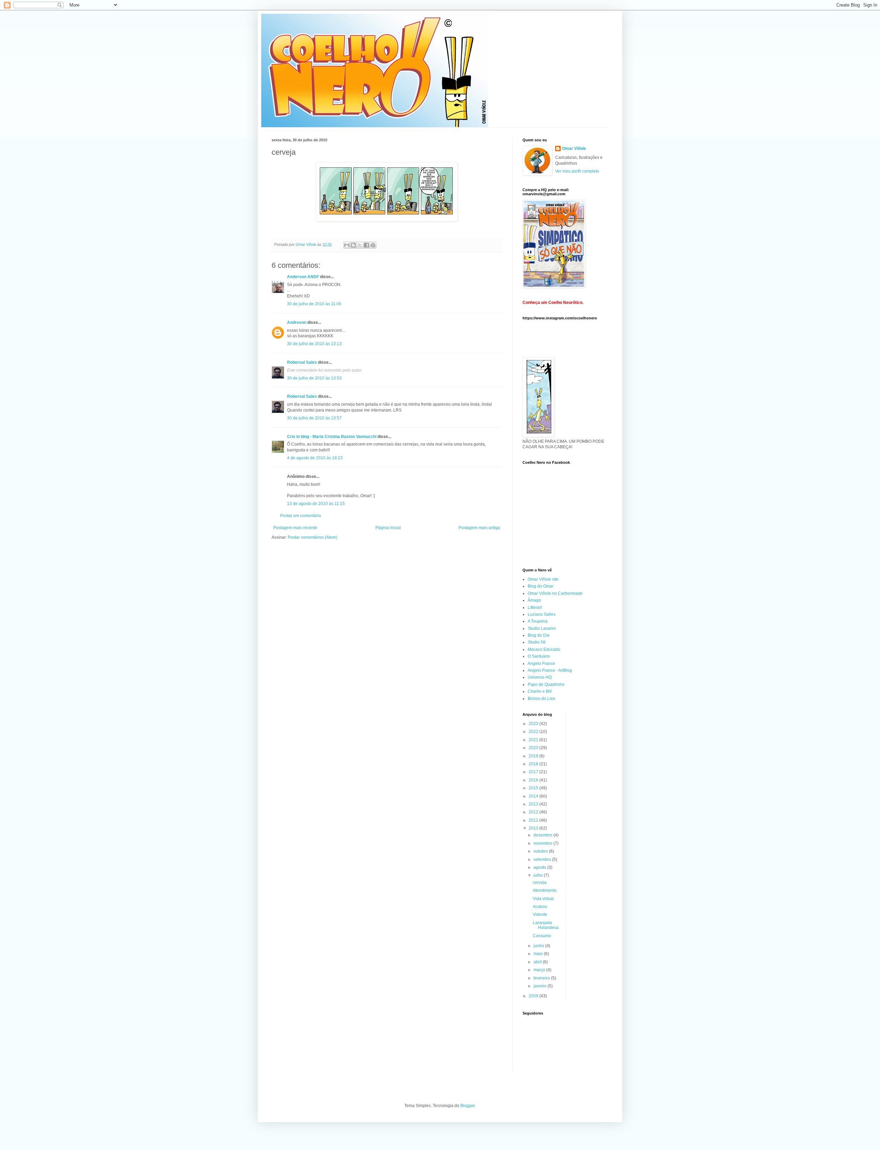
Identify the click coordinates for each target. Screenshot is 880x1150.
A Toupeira (538, 621)
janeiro (541, 986)
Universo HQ (540, 677)
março (540, 969)
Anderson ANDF (303, 276)
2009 (534, 996)
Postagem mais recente (295, 527)
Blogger (467, 1105)
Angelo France (541, 663)
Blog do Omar (540, 586)
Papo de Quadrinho (546, 684)
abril (538, 962)
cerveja (540, 882)
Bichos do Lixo (541, 698)
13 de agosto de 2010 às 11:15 (316, 503)
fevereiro (542, 978)
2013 (534, 804)
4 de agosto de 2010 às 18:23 (315, 458)
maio (539, 953)
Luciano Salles (542, 614)
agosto (540, 867)
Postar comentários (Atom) (312, 537)
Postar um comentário (300, 515)
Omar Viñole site (543, 579)
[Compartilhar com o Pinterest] (373, 245)
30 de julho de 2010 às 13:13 (314, 343)
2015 (534, 788)
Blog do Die (539, 635)
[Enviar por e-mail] (346, 245)
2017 (534, 771)
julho (539, 875)
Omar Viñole (574, 148)
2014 (534, 796)
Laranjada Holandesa (546, 925)
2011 (534, 820)
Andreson (296, 322)
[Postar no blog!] (353, 245)
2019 (534, 756)
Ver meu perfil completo (577, 171)
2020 (534, 747)
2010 (534, 828)
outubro (541, 851)
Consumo (542, 935)
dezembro (543, 835)
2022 (534, 731)
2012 (534, 812)
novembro (543, 843)
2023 (534, 723)
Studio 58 (537, 642)
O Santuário (539, 656)
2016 (534, 780)
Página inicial (388, 527)
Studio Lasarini (542, 628)
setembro (543, 859)
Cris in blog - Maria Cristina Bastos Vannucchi (331, 436)
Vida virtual (543, 898)
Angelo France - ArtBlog (550, 670)
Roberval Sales (302, 362)
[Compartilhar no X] (359, 245)
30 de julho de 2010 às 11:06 (314, 304)
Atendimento (545, 890)
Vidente (540, 914)
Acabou (540, 906)
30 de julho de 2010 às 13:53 (314, 378)
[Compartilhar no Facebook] (366, 245)
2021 (534, 739)
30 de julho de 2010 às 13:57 (314, 418)
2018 (534, 764)
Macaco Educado (544, 649)
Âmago (534, 600)
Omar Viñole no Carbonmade (555, 593)
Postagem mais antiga (479, 527)
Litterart (535, 607)
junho (539, 945)
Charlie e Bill (540, 691)
